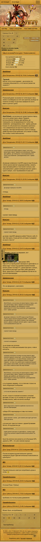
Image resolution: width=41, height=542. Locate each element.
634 (37, 142)
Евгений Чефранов (26, 538)
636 (33, 200)
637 (33, 223)
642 (33, 466)
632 (36, 94)
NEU (4, 462)
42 (4, 39)
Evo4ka (16, 48)
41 (17, 36)
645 (33, 506)
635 (37, 179)
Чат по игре (2, 254)
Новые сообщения (15, 29)
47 (13, 42)
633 (36, 112)
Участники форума (30, 29)
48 (4, 45)
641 (32, 449)
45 (4, 42)
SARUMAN (4, 50)
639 (33, 282)
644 (33, 494)
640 (33, 295)
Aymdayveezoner (8, 90)
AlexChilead (6, 71)
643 (33, 481)
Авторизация (5, 2)
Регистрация (15, 2)
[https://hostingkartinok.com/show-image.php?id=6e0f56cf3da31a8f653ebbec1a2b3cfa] (11, 262)
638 (33, 248)
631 (36, 75)
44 (14, 39)
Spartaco (10, 50)
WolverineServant (8, 446)
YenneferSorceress (9, 477)
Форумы (4, 29)
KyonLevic (6, 108)
